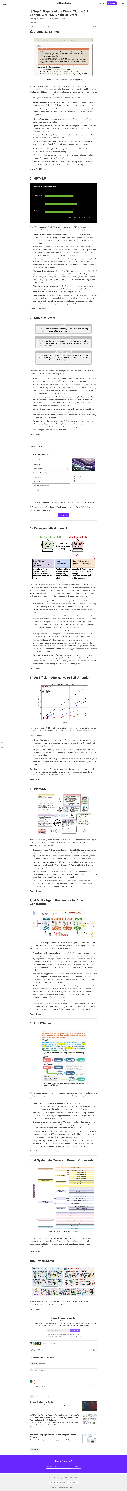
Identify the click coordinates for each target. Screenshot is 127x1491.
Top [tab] (32, 1397)
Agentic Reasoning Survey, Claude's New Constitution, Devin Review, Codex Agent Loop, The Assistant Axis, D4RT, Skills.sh (54, 1423)
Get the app (72, 1482)
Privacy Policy (77, 1336)
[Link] (27, 31)
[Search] (100, 3)
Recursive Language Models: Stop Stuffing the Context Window (53, 1436)
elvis (38, 1407)
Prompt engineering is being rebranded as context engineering (50, 1405)
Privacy (60, 1478)
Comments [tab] (34, 1363)
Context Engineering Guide (41, 1402)
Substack (54, 1487)
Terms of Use (72, 1335)
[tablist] (38, 1363)
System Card (35, 169)
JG (34, 1381)
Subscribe (111, 3)
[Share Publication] (104, 3)
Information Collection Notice (63, 1336)
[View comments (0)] (48, 1429)
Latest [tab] (37, 1397)
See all (33, 1450)
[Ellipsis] (96, 1380)
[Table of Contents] (2, 745)
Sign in (121, 3)
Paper (32, 434)
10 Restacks (52, 1343)
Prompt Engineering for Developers (80, 502)
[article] (63, 1406)
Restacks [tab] (42, 1363)
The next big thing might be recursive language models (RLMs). (50, 1440)
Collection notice (73, 1478)
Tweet (43, 169)
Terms (65, 1478)
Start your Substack (58, 1482)
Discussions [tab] (43, 1397)
